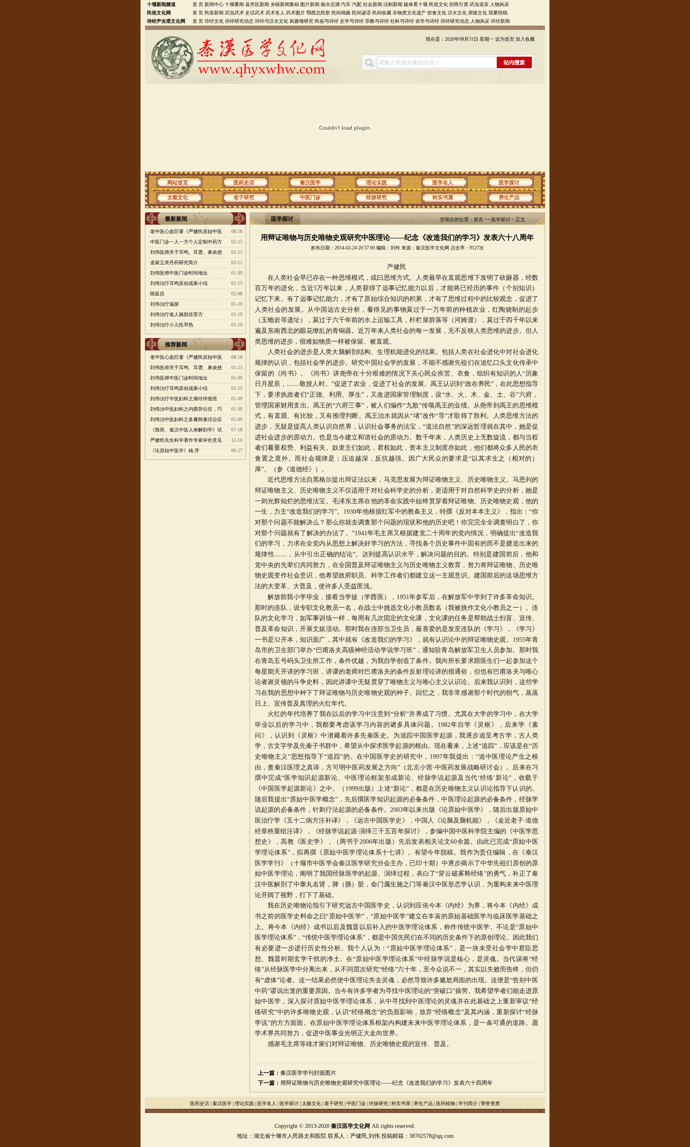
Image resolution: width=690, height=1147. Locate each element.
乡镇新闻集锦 (284, 4)
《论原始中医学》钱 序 (174, 450)
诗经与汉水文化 (271, 21)
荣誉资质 (490, 1103)
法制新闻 (392, 4)
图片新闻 (310, 4)
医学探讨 (509, 183)
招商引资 (458, 4)
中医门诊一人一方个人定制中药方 (186, 242)
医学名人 (442, 183)
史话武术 (254, 13)
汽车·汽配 (351, 4)
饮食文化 (436, 13)
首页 (478, 219)
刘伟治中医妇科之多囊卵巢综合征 (186, 419)
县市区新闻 (257, 4)
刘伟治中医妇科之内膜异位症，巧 (186, 409)
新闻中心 (214, 4)
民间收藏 (381, 13)
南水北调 (330, 4)
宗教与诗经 (377, 21)
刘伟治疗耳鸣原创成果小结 (179, 283)
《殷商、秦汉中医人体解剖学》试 (186, 430)
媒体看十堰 (416, 4)
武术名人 (275, 13)
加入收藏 (525, 39)
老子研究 (244, 197)
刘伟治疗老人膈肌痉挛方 (176, 314)
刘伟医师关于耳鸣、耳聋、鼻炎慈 (186, 252)
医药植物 (445, 1103)
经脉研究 (376, 197)
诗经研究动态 (239, 21)
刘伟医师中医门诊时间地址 (179, 273)
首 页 (197, 4)
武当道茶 (479, 4)
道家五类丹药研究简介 (174, 262)
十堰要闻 (234, 4)
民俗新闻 (214, 13)
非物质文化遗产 (409, 13)
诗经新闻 (500, 21)
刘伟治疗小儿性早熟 (171, 325)
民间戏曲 (341, 13)
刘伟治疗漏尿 (164, 304)
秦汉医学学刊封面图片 (308, 1073)
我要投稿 (498, 13)
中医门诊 (310, 197)
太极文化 (177, 197)
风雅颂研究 (301, 21)
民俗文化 (438, 4)
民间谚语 (361, 13)
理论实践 (376, 183)
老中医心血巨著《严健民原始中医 (186, 231)
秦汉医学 (310, 183)
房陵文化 (477, 13)
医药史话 (244, 183)
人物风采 (499, 4)
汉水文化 (457, 13)
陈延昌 (157, 294)
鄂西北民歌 (318, 13)
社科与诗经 (402, 21)
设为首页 (504, 39)
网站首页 (177, 183)
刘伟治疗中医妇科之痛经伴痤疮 (183, 398)
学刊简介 (468, 1103)
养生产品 (509, 197)
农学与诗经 (427, 21)
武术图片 (295, 13)
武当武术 (234, 13)
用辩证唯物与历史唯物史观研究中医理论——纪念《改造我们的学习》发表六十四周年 (386, 1083)
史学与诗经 (352, 21)
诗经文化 (214, 21)
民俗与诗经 (327, 21)
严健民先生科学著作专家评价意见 (186, 440)
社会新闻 (372, 4)
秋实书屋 (442, 197)
